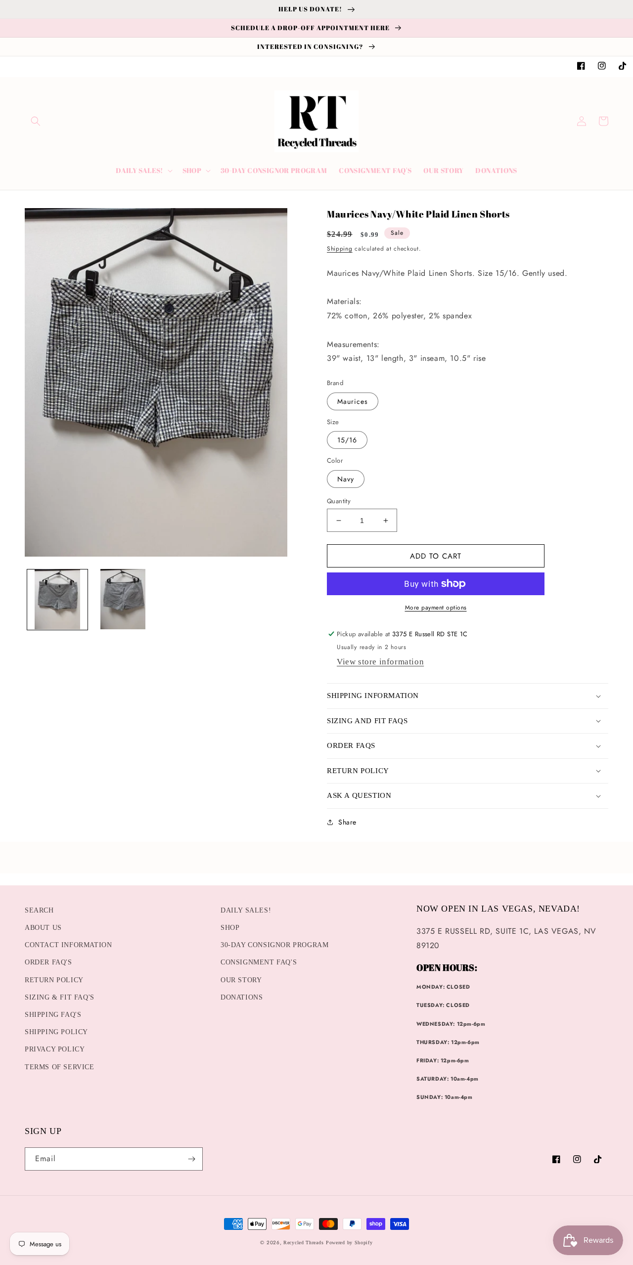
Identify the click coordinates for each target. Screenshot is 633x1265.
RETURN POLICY (54, 980)
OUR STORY (241, 980)
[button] (35, 121)
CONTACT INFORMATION (68, 945)
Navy (345, 479)
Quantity (339, 501)
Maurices (352, 401)
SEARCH (39, 910)
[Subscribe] (191, 1159)
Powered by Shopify (349, 1242)
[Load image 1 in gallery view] (57, 599)
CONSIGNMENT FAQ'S (259, 962)
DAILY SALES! (246, 910)
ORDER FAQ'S (48, 962)
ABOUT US (43, 927)
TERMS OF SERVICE (59, 1067)
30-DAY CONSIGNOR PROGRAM (274, 945)
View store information (380, 661)
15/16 (347, 440)
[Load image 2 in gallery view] (122, 599)
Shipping (340, 248)
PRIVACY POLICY (55, 1049)
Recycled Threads (303, 1242)
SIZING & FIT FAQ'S (59, 997)
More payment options (436, 607)
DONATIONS (242, 997)
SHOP (230, 927)
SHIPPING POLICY (56, 1032)
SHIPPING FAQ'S (53, 1014)
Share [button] (347, 822)
